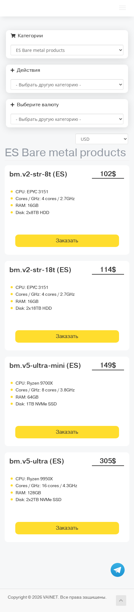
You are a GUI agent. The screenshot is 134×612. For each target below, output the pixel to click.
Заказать (67, 241)
